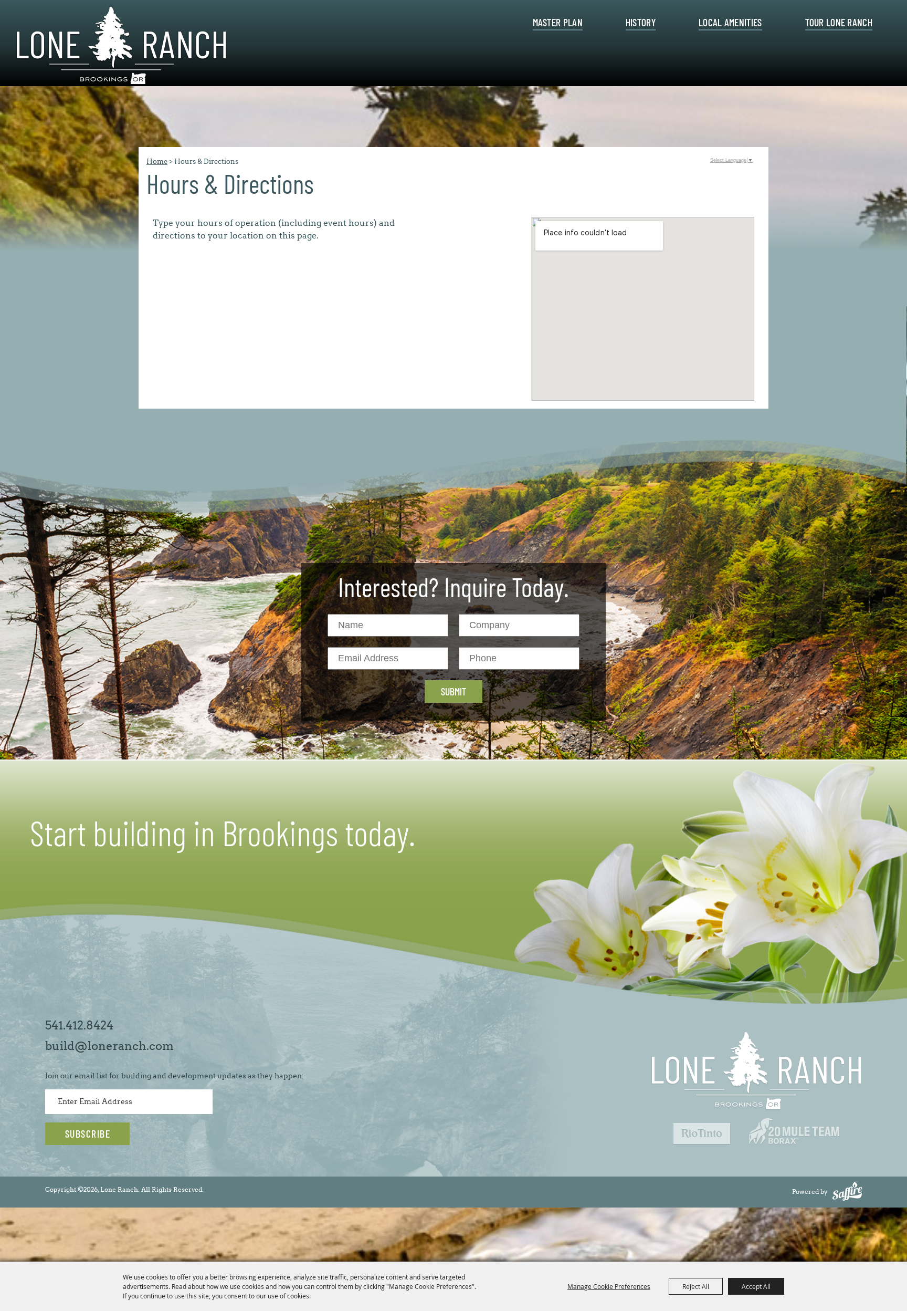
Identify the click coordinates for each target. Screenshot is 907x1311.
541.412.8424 (79, 1025)
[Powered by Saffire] (847, 1191)
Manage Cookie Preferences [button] (608, 1286)
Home (156, 161)
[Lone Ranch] (121, 46)
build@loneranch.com (109, 1046)
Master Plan (558, 22)
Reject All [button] (695, 1286)
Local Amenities (730, 22)
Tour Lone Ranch (839, 22)
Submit (453, 691)
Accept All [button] (756, 1286)
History (641, 22)
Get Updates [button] (87, 1133)
